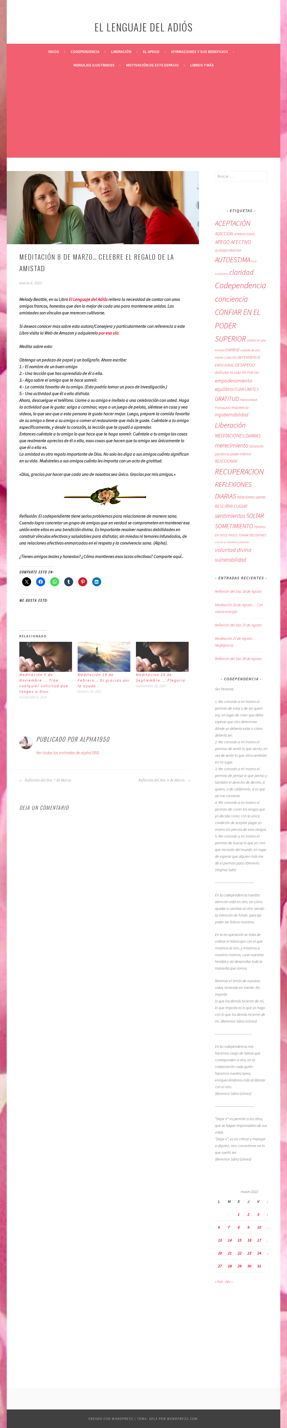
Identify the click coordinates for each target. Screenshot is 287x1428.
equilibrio (224, 389)
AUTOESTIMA (232, 259)
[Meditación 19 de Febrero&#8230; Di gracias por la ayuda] (104, 657)
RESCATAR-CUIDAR (231, 506)
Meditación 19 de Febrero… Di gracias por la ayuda (104, 680)
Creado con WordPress (110, 1419)
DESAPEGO (245, 365)
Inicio (53, 51)
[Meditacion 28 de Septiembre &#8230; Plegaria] (162, 657)
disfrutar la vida (228, 372)
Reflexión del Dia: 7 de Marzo (47, 780)
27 (220, 1265)
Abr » (229, 1281)
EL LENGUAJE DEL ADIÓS (143, 26)
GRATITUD (227, 399)
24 (259, 1253)
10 (259, 1227)
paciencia (222, 454)
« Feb (219, 1281)
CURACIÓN (230, 357)
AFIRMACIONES (244, 234)
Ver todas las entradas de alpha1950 (67, 752)
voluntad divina (233, 549)
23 (249, 1253)
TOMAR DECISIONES (252, 535)
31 (259, 1265)
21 (230, 1253)
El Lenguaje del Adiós (88, 299)
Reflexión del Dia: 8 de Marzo (162, 780)
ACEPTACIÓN (233, 223)
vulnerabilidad (230, 559)
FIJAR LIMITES (246, 389)
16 (249, 1240)
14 (230, 1240)
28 (230, 1265)
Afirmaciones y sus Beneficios (199, 51)
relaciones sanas (251, 497)
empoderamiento (233, 380)
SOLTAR (255, 516)
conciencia (231, 299)
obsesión (256, 446)
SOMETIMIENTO (234, 526)
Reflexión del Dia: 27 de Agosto (238, 625)
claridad (241, 272)
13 (220, 1240)
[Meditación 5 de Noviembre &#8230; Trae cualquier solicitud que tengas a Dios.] (45, 657)
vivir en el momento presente (232, 542)
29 (240, 1265)
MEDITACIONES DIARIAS (238, 436)
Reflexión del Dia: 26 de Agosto (238, 658)
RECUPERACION (239, 472)
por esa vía (109, 333)
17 (259, 1240)
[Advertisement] (143, 114)
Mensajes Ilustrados (94, 65)
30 (249, 1265)
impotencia (240, 407)
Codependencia (85, 51)
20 (220, 1253)
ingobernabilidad (231, 415)
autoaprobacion (228, 250)
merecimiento (231, 445)
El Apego (151, 51)
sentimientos (230, 516)
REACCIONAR (226, 461)
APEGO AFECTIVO (233, 242)
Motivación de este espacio (152, 65)
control (232, 350)
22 (240, 1253)
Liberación (121, 51)
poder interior (240, 453)
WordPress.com (182, 1419)
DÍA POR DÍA (250, 372)
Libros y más (202, 65)
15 (240, 1240)
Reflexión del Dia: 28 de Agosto (238, 591)
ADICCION (224, 233)
